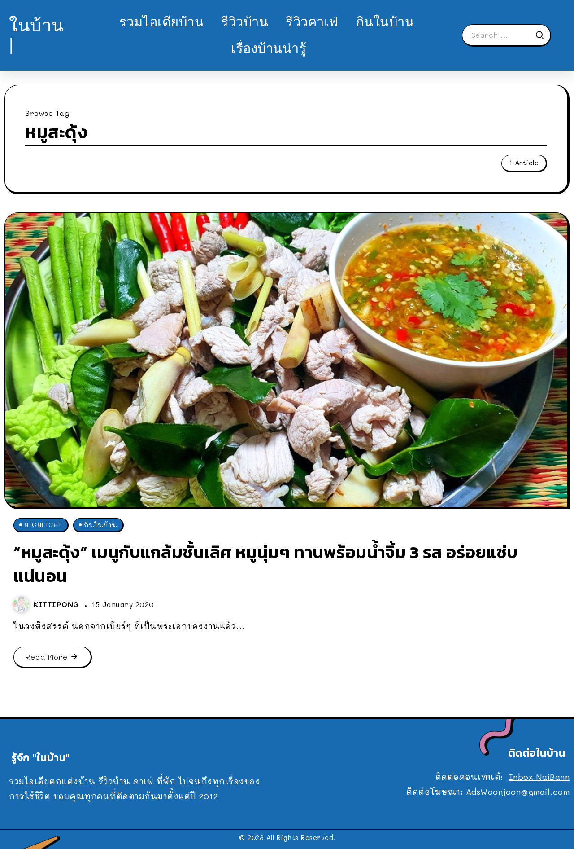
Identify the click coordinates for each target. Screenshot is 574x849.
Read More (47, 656)
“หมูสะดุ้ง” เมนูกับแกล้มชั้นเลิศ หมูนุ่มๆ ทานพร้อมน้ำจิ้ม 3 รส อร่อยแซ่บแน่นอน (265, 564)
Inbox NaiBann (539, 776)
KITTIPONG (58, 604)
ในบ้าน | (36, 35)
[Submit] (542, 35)
